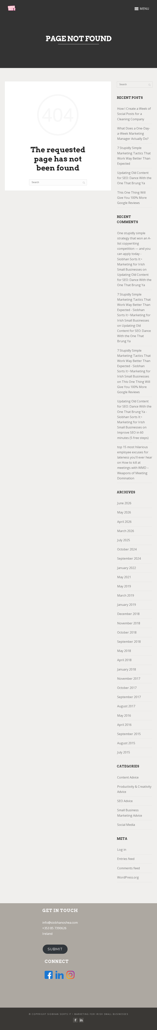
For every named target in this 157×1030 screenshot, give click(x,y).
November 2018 (128, 623)
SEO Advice (125, 801)
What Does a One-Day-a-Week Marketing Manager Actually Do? (133, 133)
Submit (55, 949)
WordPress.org (128, 877)
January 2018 (126, 669)
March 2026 (125, 531)
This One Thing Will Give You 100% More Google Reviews (132, 197)
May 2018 (124, 651)
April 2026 (124, 522)
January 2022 (126, 568)
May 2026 (124, 512)
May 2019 (124, 586)
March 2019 (125, 595)
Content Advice (128, 777)
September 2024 (129, 558)
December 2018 (128, 614)
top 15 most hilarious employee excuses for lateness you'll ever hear (134, 452)
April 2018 (124, 660)
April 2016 (124, 725)
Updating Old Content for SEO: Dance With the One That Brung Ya (134, 178)
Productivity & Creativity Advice (134, 789)
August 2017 (126, 706)
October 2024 (127, 549)
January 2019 (126, 605)
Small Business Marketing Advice (129, 812)
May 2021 (124, 577)
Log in (121, 849)
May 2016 (124, 715)
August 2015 (126, 743)
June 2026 (124, 503)
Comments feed (128, 868)
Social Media (126, 825)
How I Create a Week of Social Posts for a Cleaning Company (134, 113)
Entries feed (125, 859)
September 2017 (129, 697)
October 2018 (127, 632)
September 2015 (129, 734)
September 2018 (129, 641)
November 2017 (128, 678)
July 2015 (123, 752)
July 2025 (123, 540)
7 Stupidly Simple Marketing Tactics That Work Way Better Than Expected (134, 156)
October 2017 (127, 688)
